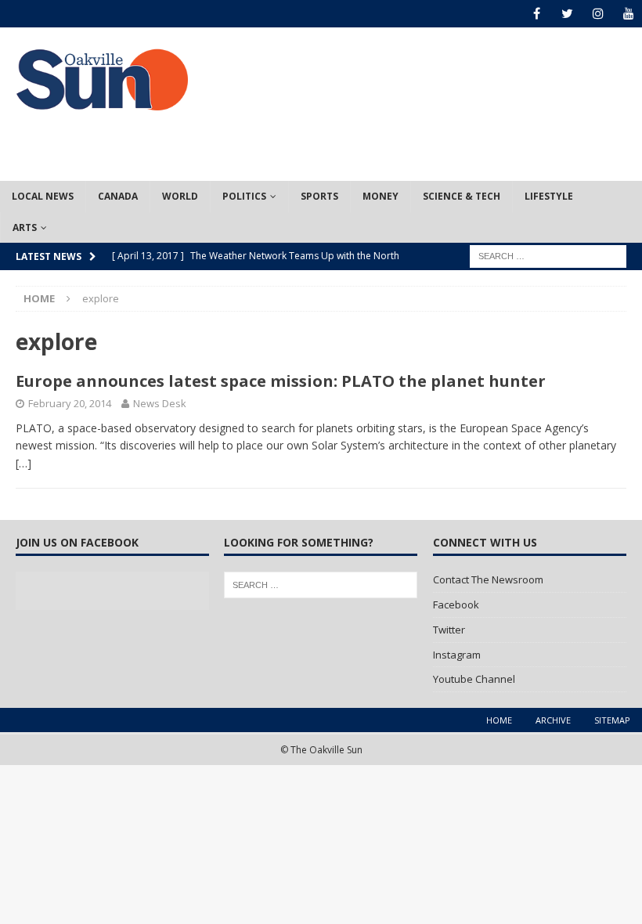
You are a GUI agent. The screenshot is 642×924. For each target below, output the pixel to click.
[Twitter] (567, 13)
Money (380, 196)
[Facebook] (536, 13)
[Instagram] (597, 13)
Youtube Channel (474, 679)
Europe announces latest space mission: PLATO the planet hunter (281, 381)
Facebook (456, 604)
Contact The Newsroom (488, 579)
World (180, 196)
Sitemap (612, 720)
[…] (23, 463)
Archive (553, 720)
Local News (43, 196)
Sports (319, 196)
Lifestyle (549, 196)
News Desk (159, 403)
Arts (25, 227)
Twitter (449, 630)
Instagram (457, 655)
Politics (244, 196)
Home (499, 720)
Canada (118, 196)
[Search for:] (548, 254)
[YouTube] (628, 13)
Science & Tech (461, 196)
